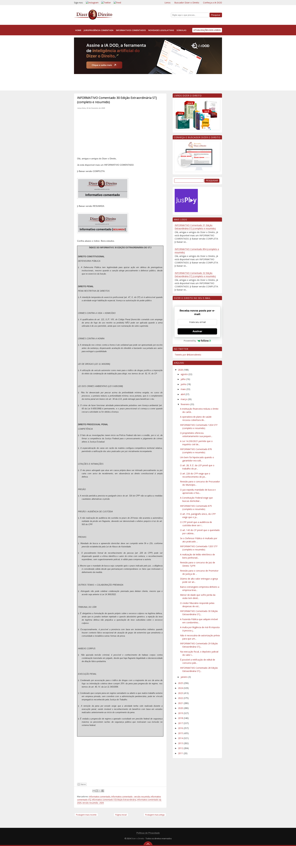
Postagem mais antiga (154, 814)
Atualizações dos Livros (207, 30)
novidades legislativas (161, 30)
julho (183, 379)
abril (183, 394)
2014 (181, 738)
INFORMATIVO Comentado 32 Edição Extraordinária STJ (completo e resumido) (195, 275)
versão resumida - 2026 (93, 802)
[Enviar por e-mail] (93, 790)
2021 (181, 703)
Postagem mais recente (86, 814)
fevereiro (185, 404)
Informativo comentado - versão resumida (130, 796)
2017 (181, 723)
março (184, 399)
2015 (181, 733)
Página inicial (121, 814)
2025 (181, 683)
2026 (181, 369)
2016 (181, 728)
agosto (184, 374)
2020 (181, 708)
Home (78, 30)
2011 (181, 753)
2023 (181, 693)
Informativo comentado (99, 796)
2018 (181, 718)
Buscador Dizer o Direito (186, 2)
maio (183, 389)
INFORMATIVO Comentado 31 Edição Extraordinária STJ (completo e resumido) (195, 227)
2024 (181, 688)
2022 (181, 698)
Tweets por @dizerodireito (188, 354)
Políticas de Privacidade (148, 833)
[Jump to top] (148, 843)
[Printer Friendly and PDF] (82, 785)
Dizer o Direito (137, 838)
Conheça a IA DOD (212, 2)
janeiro (184, 676)
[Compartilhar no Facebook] (102, 790)
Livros (167, 2)
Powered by (190, 340)
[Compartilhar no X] (99, 790)
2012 (181, 748)
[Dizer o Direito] (93, 19)
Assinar (197, 331)
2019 (181, 713)
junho (184, 384)
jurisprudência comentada (98, 30)
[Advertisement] (130, 82)
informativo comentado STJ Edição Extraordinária (114, 799)
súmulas (181, 30)
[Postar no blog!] (96, 790)
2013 (181, 743)
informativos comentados (131, 30)
